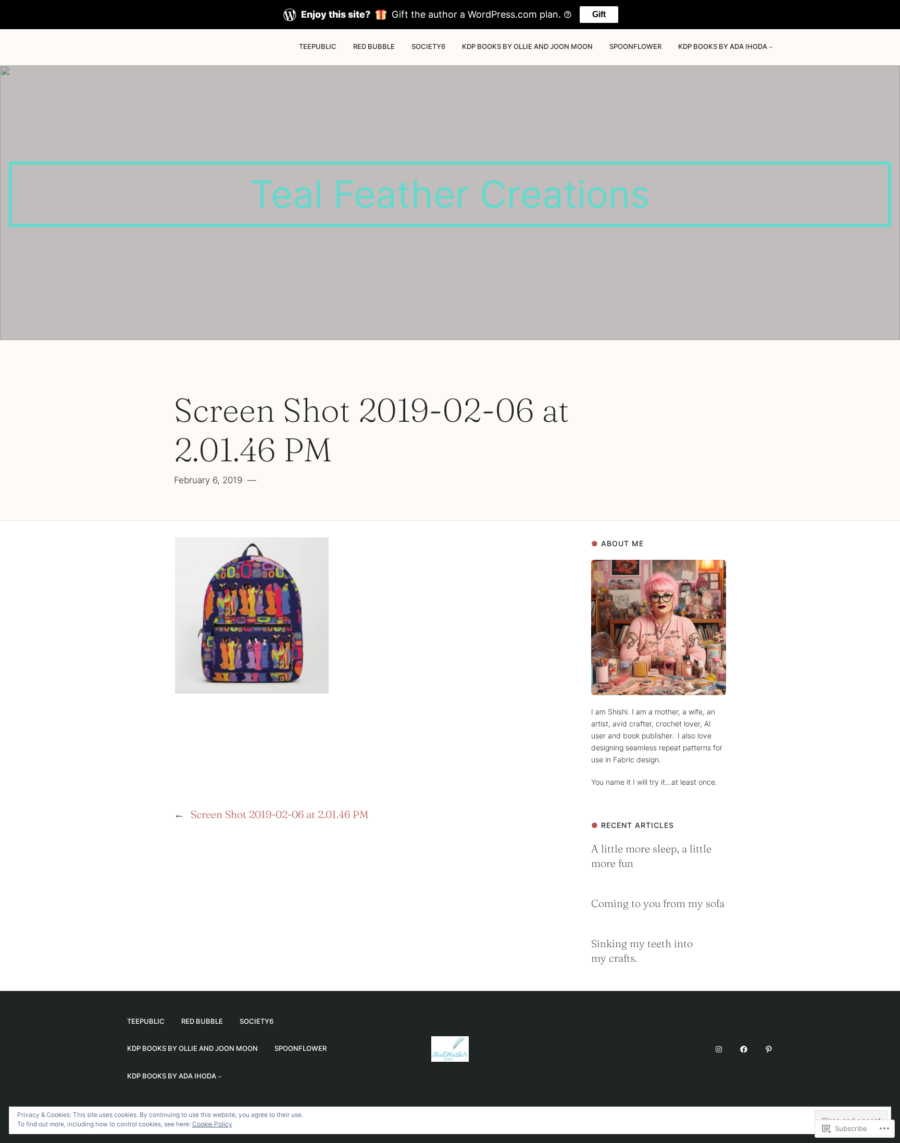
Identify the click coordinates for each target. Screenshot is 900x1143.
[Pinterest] (769, 1049)
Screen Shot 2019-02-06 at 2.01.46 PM (279, 814)
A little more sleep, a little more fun (651, 856)
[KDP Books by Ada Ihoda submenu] (771, 47)
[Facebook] (744, 1049)
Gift (599, 14)
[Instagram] (719, 1049)
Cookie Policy (212, 1124)
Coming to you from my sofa (657, 903)
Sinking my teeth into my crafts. (642, 950)
